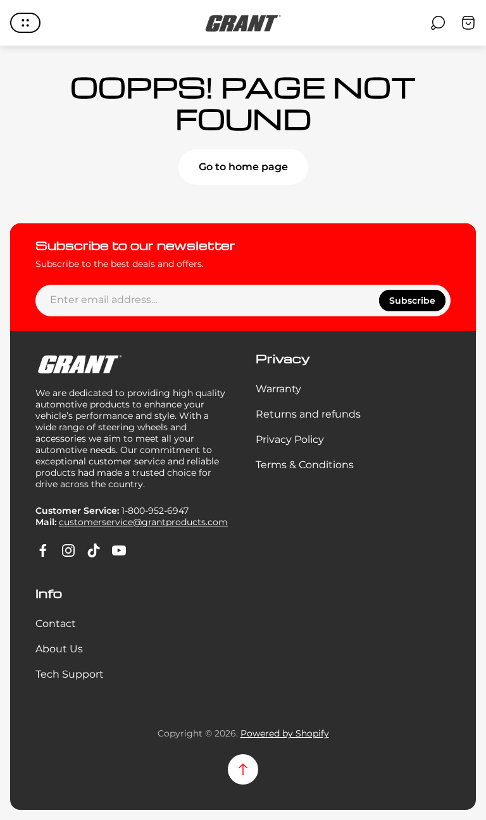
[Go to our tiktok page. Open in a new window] (93, 550)
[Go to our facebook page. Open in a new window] (43, 550)
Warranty (278, 389)
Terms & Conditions (305, 465)
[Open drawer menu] (25, 23)
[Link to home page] (79, 364)
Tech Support (69, 674)
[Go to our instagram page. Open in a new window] (68, 550)
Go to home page (243, 167)
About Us (59, 649)
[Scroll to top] (243, 769)
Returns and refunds (308, 414)
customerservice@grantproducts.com (143, 522)
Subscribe (412, 300)
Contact (55, 624)
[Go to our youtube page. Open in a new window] (119, 550)
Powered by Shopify (284, 733)
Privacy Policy (290, 439)
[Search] (438, 23)
